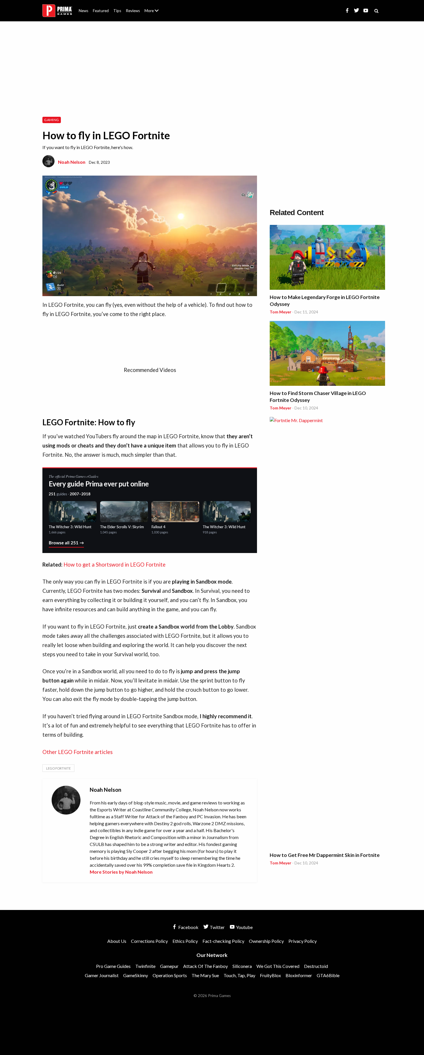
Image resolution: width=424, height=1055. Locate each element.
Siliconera (242, 966)
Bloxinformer (299, 975)
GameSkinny (135, 975)
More (155, 13)
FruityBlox (270, 975)
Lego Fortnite (58, 768)
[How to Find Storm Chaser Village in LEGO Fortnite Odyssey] (327, 354)
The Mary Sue (205, 975)
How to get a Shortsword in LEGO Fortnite (114, 564)
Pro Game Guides (113, 966)
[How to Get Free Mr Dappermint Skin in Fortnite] (327, 633)
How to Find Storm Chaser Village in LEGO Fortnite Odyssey (318, 396)
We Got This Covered (277, 966)
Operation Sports (170, 975)
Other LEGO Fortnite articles (77, 752)
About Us (153, 7)
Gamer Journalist (102, 975)
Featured (101, 10)
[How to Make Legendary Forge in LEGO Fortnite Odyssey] (327, 258)
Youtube (244, 927)
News (83, 10)
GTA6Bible (328, 975)
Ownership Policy (266, 941)
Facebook (187, 927)
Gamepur (169, 966)
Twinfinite (145, 966)
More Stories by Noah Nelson (121, 872)
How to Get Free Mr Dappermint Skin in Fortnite (325, 855)
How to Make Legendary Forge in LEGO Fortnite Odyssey (325, 300)
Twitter (217, 927)
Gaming (51, 120)
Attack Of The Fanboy (205, 966)
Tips (117, 10)
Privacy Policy (302, 941)
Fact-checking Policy (223, 941)
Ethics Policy (185, 941)
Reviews (133, 10)
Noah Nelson (71, 162)
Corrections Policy (149, 941)
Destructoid (316, 966)
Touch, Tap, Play (239, 975)
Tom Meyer (280, 311)
